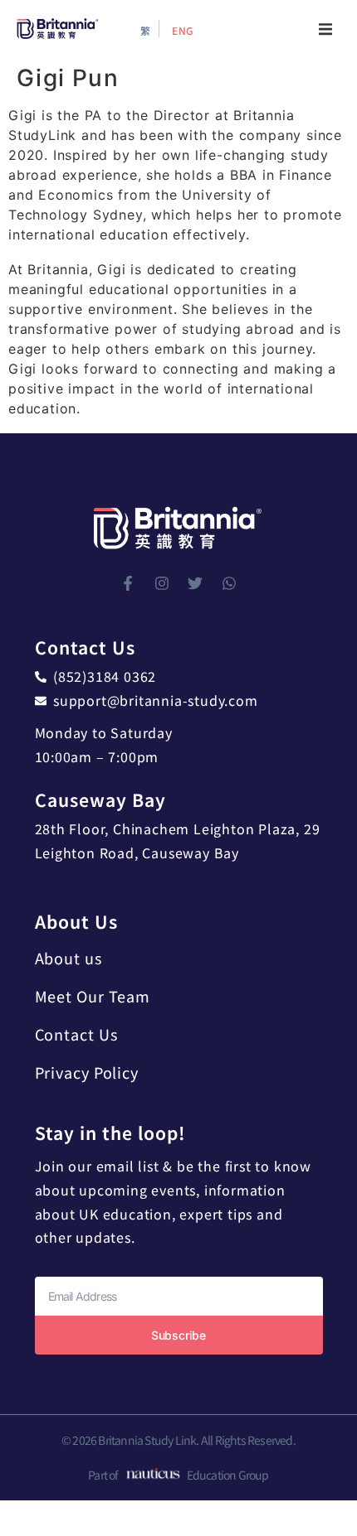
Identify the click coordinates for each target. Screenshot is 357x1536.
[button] (325, 29)
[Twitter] (195, 583)
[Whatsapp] (229, 583)
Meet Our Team (93, 996)
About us (68, 957)
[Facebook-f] (127, 583)
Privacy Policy (87, 1072)
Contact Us (76, 1034)
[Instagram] (161, 583)
